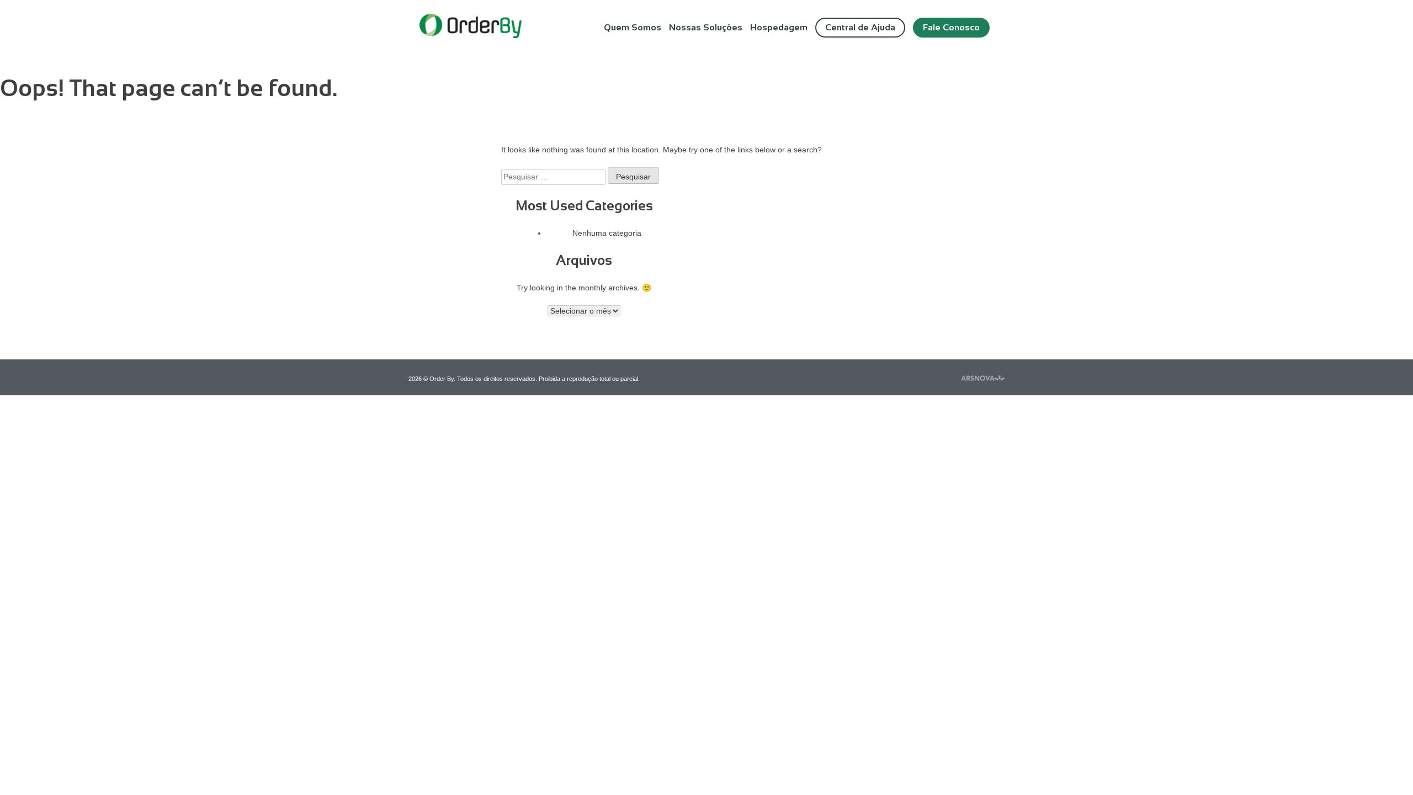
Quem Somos (632, 27)
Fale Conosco (951, 27)
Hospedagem (779, 27)
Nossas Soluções (705, 27)
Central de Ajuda (860, 27)
